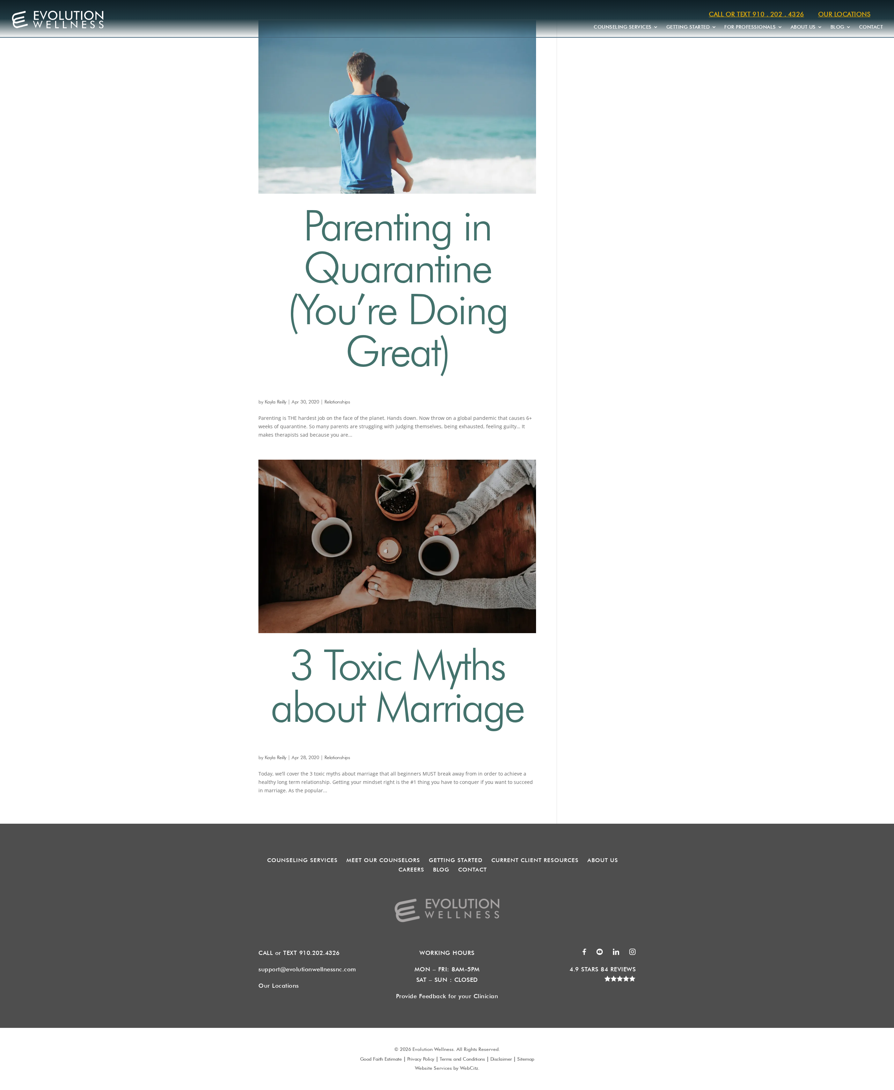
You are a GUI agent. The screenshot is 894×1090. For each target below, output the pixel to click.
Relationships (337, 402)
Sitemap (525, 1059)
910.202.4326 (321, 952)
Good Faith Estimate (381, 1059)
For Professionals (750, 27)
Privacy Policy (420, 1059)
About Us (803, 27)
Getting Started (688, 27)
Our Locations (844, 14)
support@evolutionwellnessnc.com (307, 969)
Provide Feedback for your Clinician (447, 996)
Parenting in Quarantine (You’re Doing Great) (397, 288)
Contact (871, 27)
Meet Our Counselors (383, 860)
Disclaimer (501, 1059)
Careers (411, 869)
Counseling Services (623, 27)
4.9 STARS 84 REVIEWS (603, 969)
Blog (837, 27)
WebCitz (469, 1068)
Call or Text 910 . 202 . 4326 (756, 14)
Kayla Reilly (275, 402)
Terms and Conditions (462, 1059)
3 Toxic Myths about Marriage (397, 685)
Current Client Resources (535, 860)
